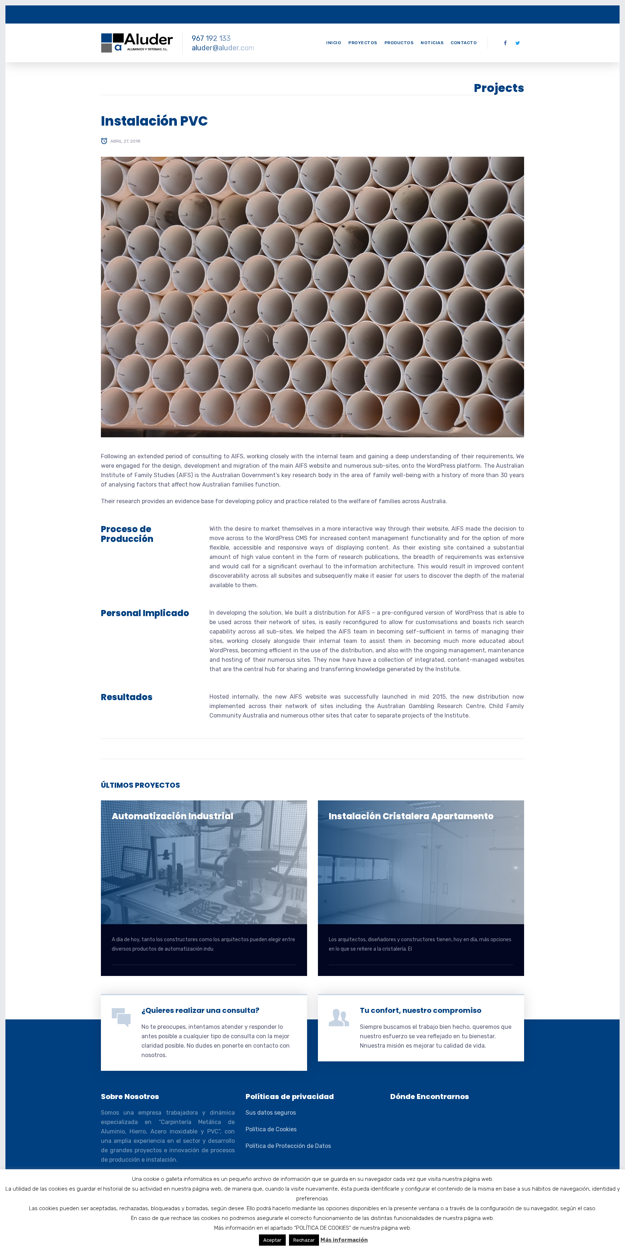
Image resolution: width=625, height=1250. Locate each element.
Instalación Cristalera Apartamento (411, 816)
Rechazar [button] (304, 1240)
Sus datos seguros (271, 1112)
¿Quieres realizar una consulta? (200, 1010)
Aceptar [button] (272, 1240)
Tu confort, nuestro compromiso (420, 1010)
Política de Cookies (271, 1129)
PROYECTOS (362, 42)
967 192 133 (211, 38)
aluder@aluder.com (223, 47)
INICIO (333, 42)
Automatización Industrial (172, 816)
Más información (344, 1240)
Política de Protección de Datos (288, 1145)
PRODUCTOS (399, 42)
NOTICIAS (432, 42)
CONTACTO (464, 42)
